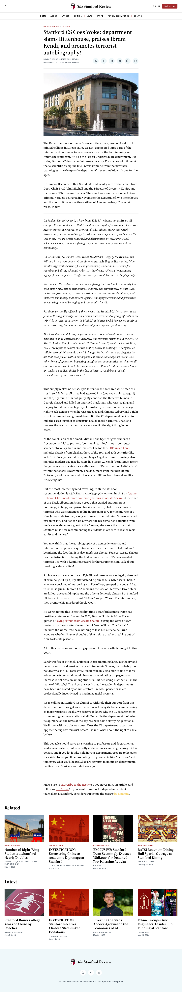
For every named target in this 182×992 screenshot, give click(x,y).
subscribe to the (76, 785)
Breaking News (51, 26)
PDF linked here (118, 448)
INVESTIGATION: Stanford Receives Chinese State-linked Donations (64, 926)
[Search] (6, 6)
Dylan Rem (98, 866)
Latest (65, 16)
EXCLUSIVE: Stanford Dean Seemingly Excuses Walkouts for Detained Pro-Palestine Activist (112, 855)
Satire (100, 16)
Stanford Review (14, 932)
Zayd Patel (10, 862)
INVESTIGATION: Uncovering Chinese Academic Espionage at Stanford (66, 855)
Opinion (78, 16)
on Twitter (62, 789)
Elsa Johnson (12, 864)
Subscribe (169, 6)
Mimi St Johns (51, 59)
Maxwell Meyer (70, 59)
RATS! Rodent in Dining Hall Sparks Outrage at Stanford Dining (156, 853)
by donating (121, 794)
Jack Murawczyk (102, 932)
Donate (138, 16)
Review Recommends (118, 16)
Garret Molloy (25, 862)
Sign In (156, 6)
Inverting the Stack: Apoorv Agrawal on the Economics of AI (110, 924)
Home (43, 16)
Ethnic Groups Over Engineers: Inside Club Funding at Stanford (155, 924)
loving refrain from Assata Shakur (77, 621)
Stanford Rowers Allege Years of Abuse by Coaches (22, 924)
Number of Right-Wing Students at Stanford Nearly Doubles (22, 853)
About (53, 16)
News (89, 16)
